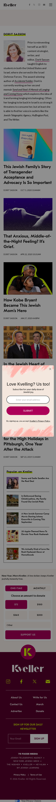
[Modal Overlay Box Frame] (28, 401)
